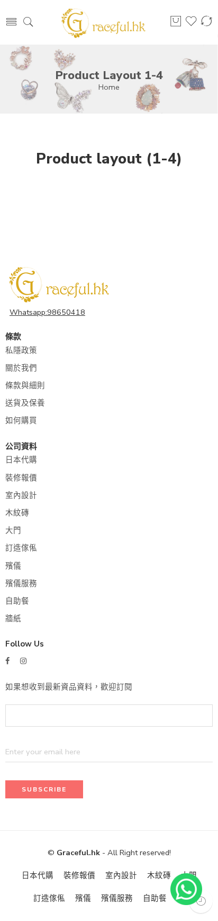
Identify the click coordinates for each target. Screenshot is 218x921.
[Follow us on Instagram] (23, 661)
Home (109, 87)
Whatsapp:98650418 (47, 312)
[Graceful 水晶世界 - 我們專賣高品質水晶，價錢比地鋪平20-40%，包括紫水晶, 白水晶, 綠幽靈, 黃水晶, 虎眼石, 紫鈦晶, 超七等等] (102, 22)
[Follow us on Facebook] (7, 661)
